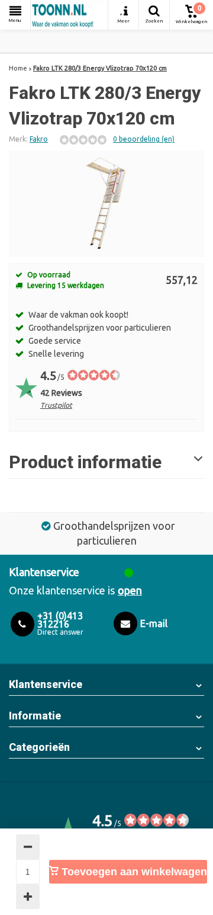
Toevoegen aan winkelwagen (133, 872)
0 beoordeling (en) (144, 139)
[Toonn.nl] (69, 15)
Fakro (39, 139)
